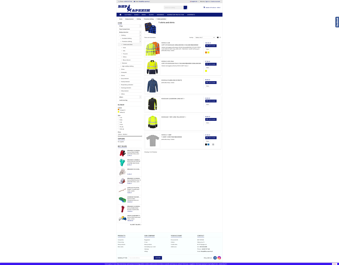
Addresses (174, 247)
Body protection (123, 32)
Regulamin (147, 240)
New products (121, 244)
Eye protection (125, 78)
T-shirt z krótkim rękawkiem (171, 137)
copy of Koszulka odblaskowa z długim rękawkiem (179, 45)
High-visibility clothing (127, 66)
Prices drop (121, 242)
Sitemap (146, 249)
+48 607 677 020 (128, 1)
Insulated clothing (126, 38)
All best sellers (136, 225)
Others (125, 57)
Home (120, 23)
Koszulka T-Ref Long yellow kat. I (173, 117)
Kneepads (124, 72)
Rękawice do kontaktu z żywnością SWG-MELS (134, 169)
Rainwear (124, 63)
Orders (173, 242)
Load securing (123, 100)
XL (121, 124)
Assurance (160, 14)
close (334, 264)
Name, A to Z (205, 37)
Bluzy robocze (126, 60)
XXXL (122, 129)
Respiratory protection (175, 14)
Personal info (174, 240)
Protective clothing (127, 41)
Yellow (122, 112)
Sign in (207, 1)
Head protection (125, 81)
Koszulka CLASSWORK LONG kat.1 (172, 98)
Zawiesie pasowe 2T (134, 196)
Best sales (120, 247)
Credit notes (174, 244)
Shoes (144, 14)
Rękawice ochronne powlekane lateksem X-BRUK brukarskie (134, 178)
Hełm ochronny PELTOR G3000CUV (134, 215)
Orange (122, 110)
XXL (121, 127)
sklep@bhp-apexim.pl (144, 1)
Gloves (151, 14)
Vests (124, 47)
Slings (136, 14)
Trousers (125, 54)
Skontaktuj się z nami (150, 247)
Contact (200, 236)
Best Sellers (122, 146)
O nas (146, 242)
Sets (124, 50)
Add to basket (210, 45)
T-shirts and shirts (128, 44)
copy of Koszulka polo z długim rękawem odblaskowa (181, 63)
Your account (176, 236)
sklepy (146, 251)
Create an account (215, 1)
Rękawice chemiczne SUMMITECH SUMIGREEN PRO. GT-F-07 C (134, 159)
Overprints (191, 14)
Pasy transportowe (124, 29)
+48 (200, 247)
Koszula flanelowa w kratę (171, 80)
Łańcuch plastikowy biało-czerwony (134, 187)
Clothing (128, 14)
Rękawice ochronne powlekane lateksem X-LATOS (134, 150)
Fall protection (125, 91)
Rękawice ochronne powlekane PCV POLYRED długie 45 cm (134, 206)
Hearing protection (126, 88)
